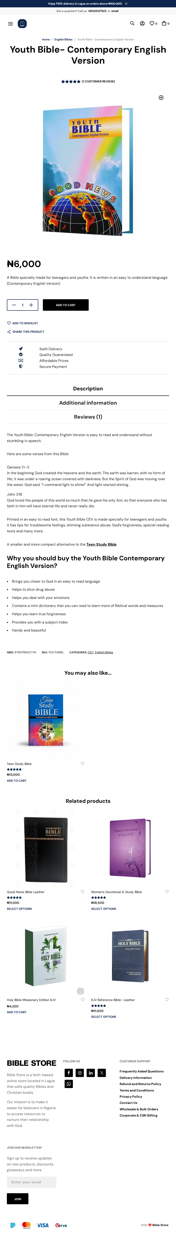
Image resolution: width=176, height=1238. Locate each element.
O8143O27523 (97, 11)
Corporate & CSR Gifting (138, 1115)
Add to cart (66, 305)
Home (46, 39)
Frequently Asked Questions (142, 1071)
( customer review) (98, 81)
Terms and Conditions (137, 1090)
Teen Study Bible (101, 544)
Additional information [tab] (88, 402)
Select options (19, 908)
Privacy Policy (131, 1096)
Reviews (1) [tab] (88, 416)
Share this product (28, 332)
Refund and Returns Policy (140, 1084)
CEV (91, 652)
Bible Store (160, 1225)
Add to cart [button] (17, 780)
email (114, 11)
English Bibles (63, 39)
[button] (161, 97)
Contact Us (128, 1103)
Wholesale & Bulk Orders (139, 1109)
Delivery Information (136, 1078)
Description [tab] (88, 388)
